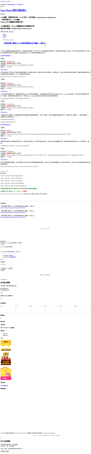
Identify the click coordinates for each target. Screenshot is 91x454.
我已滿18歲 (3, 451)
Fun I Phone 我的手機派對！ (14, 10)
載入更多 (3, 261)
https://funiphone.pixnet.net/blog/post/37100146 (13, 207)
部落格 (4, 36)
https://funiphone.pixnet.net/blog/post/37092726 (13, 212)
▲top (2, 259)
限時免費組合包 (12, 257)
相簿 (4, 34)
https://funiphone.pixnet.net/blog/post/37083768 (13, 217)
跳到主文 (3, 14)
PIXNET (35, 435)
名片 (4, 37)
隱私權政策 (53, 435)
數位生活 (11, 31)
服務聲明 (58, 435)
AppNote (2, 244)
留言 (13, 251)
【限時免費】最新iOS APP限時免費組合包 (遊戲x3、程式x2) (24, 43)
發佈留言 (3, 270)
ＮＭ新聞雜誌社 (4, 385)
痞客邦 (9, 251)
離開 (8, 451)
